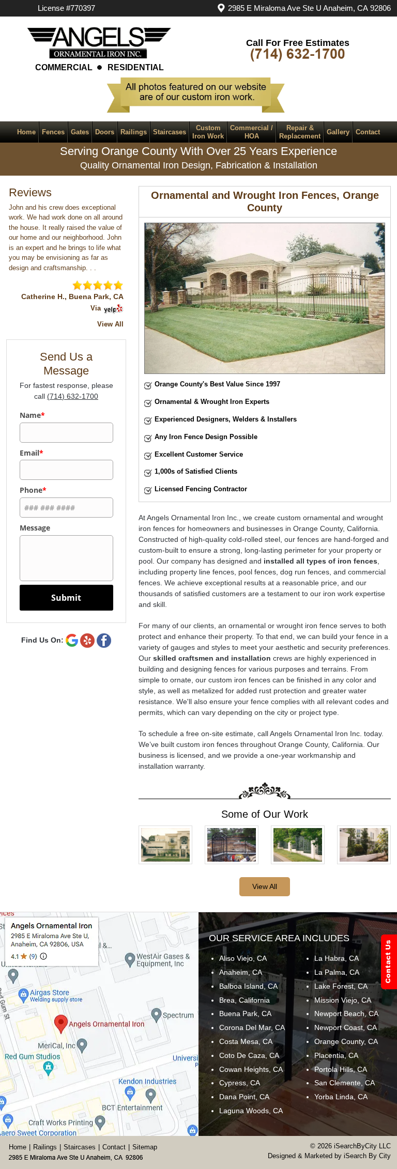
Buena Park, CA (245, 1013)
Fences (53, 132)
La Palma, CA (336, 972)
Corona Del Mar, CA (252, 1027)
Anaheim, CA (240, 972)
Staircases (169, 132)
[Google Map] (105, 1024)
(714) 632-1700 (72, 396)
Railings (133, 132)
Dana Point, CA (244, 1097)
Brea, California (244, 1000)
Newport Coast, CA (345, 1027)
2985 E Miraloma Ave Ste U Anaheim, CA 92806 (309, 8)
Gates (80, 132)
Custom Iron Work (208, 132)
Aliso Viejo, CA (243, 958)
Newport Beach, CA (346, 1013)
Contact (368, 132)
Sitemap (144, 1147)
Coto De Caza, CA (249, 1055)
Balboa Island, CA (248, 986)
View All (264, 886)
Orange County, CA (346, 1041)
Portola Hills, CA (340, 1069)
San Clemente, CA (344, 1083)
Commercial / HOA (251, 132)
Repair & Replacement (299, 132)
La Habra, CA (336, 958)
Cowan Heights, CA (251, 1069)
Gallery (338, 132)
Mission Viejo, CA (342, 1000)
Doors (104, 132)
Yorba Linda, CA (341, 1097)
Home (26, 132)
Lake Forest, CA (341, 986)
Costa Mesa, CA (245, 1041)
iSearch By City (367, 1156)
